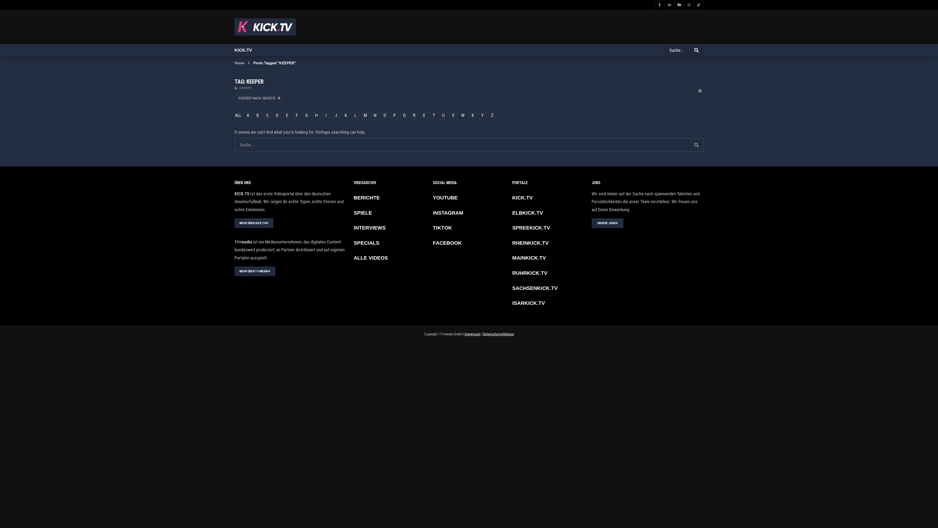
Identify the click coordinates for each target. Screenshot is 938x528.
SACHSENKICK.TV (535, 288)
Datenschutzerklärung (498, 334)
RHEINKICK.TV (530, 243)
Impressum (472, 334)
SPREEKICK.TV (531, 228)
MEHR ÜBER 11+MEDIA (253, 271)
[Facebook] (659, 5)
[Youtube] (679, 5)
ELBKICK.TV (527, 213)
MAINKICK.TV (529, 258)
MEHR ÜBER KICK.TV (252, 223)
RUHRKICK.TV (529, 273)
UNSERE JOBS (606, 223)
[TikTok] (699, 5)
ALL (238, 115)
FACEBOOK (447, 243)
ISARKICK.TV (528, 303)
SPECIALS (366, 243)
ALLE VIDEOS (371, 258)
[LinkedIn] (669, 5)
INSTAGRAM (448, 213)
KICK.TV (522, 197)
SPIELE (363, 213)
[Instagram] (689, 5)
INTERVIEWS (370, 228)
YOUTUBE (445, 197)
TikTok (442, 228)
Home (239, 63)
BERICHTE (367, 197)
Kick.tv (243, 50)
